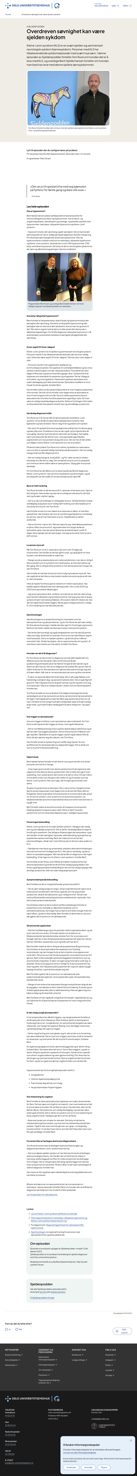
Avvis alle (88, 1467)
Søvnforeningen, (38, 1232)
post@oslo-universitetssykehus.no (19, 1463)
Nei (20, 1329)
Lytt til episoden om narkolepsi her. (42, 1194)
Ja (9, 1329)
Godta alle (71, 1467)
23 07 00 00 (10, 1444)
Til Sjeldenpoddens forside (42, 1297)
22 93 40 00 (10, 1435)
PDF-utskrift (124, 1331)
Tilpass (104, 1467)
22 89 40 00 (10, 1425)
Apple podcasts (58, 1292)
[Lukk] (131, 1440)
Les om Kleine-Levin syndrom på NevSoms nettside (54, 1213)
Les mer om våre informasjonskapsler (79, 1452)
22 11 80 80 (9, 1454)
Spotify (42, 1292)
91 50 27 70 (10, 1415)
